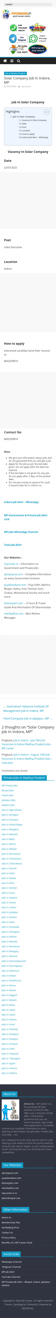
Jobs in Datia (8, 873)
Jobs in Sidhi (8, 1048)
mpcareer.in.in (9, 1193)
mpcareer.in (11, 564)
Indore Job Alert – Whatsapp (35, 137)
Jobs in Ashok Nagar (12, 824)
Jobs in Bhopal (9, 848)
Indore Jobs (8, 795)
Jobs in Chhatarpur (11, 858)
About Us (6, 1217)
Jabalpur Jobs (9, 800)
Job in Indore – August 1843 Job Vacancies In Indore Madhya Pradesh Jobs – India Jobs (27, 758)
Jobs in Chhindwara (12, 863)
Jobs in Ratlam (9, 999)
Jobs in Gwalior (9, 897)
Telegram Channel (11, 1266)
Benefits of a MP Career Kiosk (17, 1242)
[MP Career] (5, 61)
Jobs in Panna (9, 985)
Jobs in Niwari (9, 975)
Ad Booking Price (10, 1227)
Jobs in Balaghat (10, 829)
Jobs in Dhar (8, 882)
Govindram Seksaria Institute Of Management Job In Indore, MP (26, 708)
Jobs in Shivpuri (10, 1043)
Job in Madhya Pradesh (15, 73)
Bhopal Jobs (8, 790)
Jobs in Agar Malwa (12, 809)
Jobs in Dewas (9, 878)
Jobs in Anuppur (10, 819)
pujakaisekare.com (15, 585)
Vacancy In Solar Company (34, 120)
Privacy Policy (9, 1237)
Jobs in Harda (9, 902)
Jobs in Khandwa (10, 926)
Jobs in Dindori (9, 887)
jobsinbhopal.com (11, 1198)
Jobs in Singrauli (10, 1053)
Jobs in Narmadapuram (14, 960)
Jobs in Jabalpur (10, 912)
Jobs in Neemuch (10, 970)
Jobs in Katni (8, 921)
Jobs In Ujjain (8, 1063)
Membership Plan (11, 1222)
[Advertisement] (28, 200)
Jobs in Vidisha (9, 1073)
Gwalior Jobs (8, 805)
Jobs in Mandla (9, 941)
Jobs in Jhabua (9, 917)
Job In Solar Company (24, 116)
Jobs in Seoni (8, 1024)
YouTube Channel (11, 1276)
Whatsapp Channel (12, 1261)
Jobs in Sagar (8, 1009)
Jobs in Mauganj (10, 951)
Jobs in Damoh (9, 868)
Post (24, 127)
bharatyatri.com (13, 603)
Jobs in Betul (8, 839)
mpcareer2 (26, 86)
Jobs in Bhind (9, 844)
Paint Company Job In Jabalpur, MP (28, 718)
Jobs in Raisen (9, 990)
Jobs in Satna (8, 1014)
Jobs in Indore (9, 907)
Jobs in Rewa (8, 1004)
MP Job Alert (8, 1271)
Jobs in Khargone (10, 931)
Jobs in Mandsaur (11, 946)
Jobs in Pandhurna (11, 980)
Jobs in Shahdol (10, 1029)
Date (24, 123)
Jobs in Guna (8, 892)
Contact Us (7, 1232)
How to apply (28, 134)
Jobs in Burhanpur (11, 853)
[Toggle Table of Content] (45, 112)
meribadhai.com (13, 613)
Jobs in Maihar (9, 936)
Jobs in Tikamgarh (11, 1058)
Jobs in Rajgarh (9, 995)
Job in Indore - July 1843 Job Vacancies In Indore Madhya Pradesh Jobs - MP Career (27, 744)
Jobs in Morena (9, 956)
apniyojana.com (13, 574)
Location (26, 130)
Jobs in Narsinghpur (12, 965)
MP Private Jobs (10, 785)
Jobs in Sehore (9, 1019)
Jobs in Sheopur (10, 1038)
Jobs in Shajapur (10, 1034)
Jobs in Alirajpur (10, 814)
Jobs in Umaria (9, 1068)
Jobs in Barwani (10, 834)
